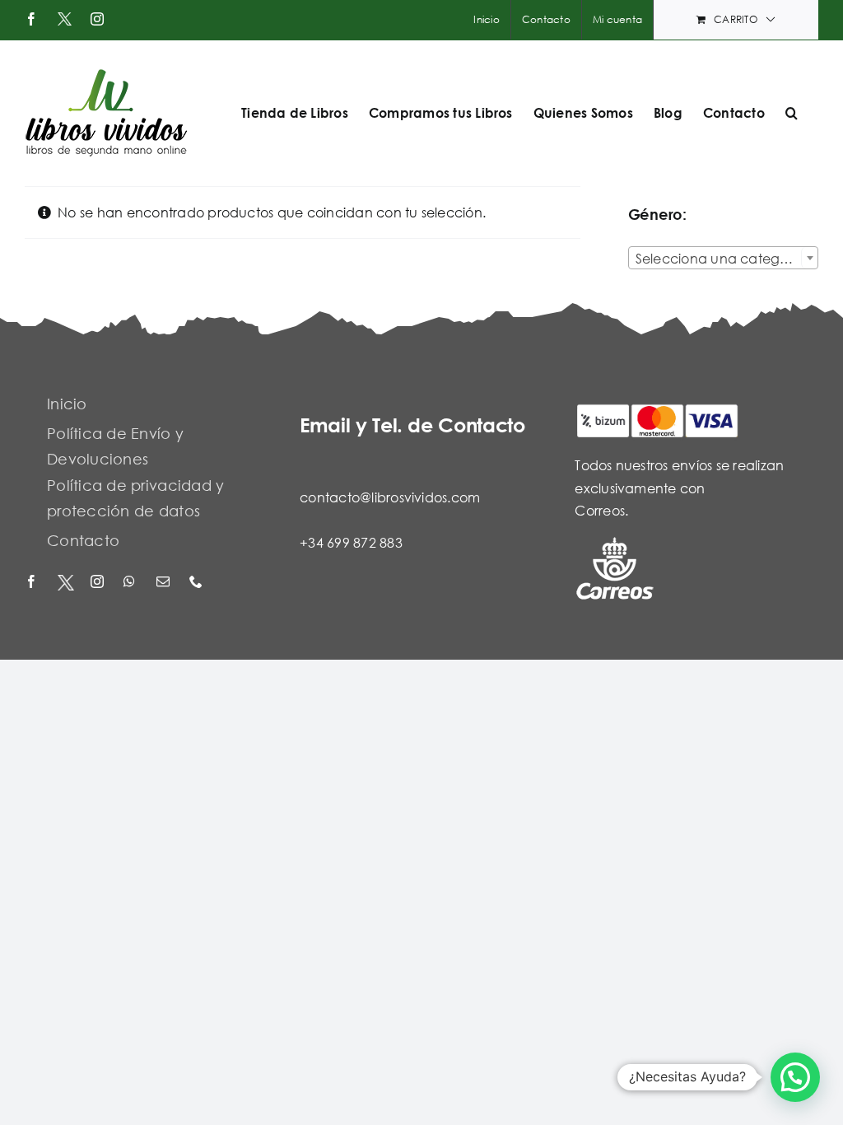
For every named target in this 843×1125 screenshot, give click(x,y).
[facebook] (33, 583)
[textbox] (723, 258)
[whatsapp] (131, 583)
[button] (791, 112)
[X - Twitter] (66, 583)
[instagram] (99, 583)
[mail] (164, 583)
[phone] (197, 583)
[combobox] (723, 257)
